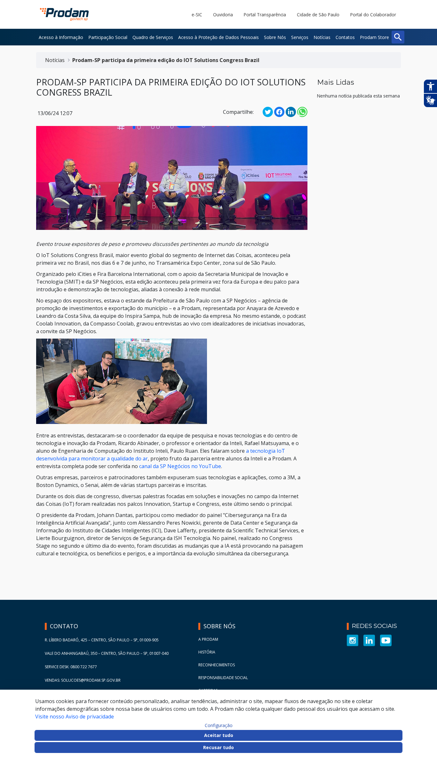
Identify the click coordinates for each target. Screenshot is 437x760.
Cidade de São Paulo (318, 15)
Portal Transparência (265, 15)
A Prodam (208, 639)
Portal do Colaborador (373, 15)
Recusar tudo (218, 747)
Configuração (219, 725)
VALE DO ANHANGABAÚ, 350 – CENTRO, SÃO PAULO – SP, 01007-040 (107, 653)
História (206, 652)
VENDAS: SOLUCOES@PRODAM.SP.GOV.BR (83, 680)
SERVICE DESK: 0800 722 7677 (71, 667)
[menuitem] (61, 37)
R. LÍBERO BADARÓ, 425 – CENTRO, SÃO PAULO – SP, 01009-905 (102, 640)
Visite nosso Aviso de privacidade (74, 716)
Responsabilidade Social (223, 677)
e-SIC (197, 15)
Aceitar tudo (218, 735)
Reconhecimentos (216, 665)
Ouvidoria (223, 15)
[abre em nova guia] (352, 640)
